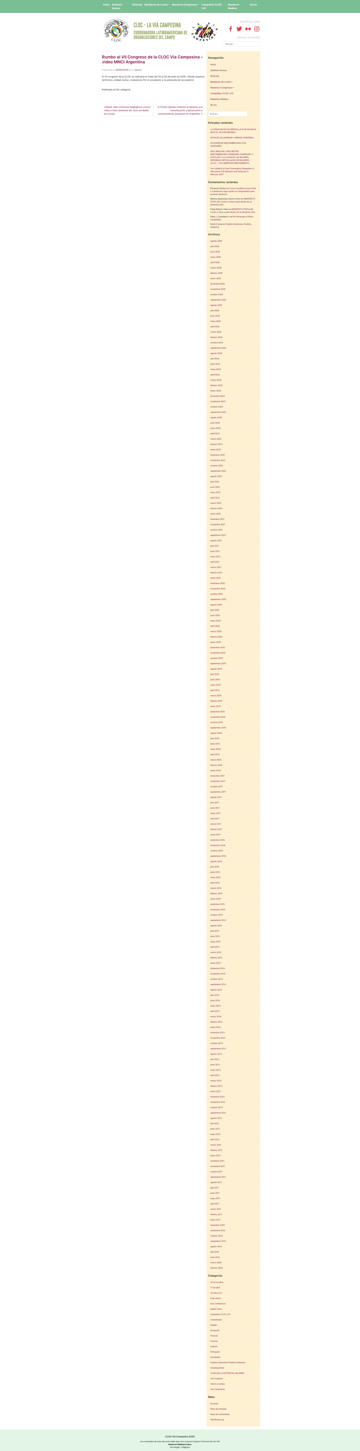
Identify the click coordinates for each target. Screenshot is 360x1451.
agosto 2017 (216, 797)
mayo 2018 (215, 749)
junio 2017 (215, 808)
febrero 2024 (216, 385)
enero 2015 (215, 963)
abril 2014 (215, 1011)
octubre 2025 (216, 294)
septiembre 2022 (218, 471)
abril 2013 (215, 1075)
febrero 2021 (216, 572)
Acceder (214, 1403)
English (213, 1325)
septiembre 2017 (218, 792)
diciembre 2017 (217, 776)
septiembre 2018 (218, 727)
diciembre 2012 (217, 1096)
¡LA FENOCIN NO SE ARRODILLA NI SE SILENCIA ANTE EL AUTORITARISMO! (233, 130)
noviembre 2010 (217, 1230)
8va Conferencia (218, 1303)
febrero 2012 (216, 1150)
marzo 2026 (215, 267)
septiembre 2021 (218, 535)
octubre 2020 (216, 594)
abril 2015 (215, 947)
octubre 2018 (216, 722)
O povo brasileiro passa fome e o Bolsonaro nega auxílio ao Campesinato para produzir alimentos (233, 191)
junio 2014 (215, 1000)
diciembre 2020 (217, 583)
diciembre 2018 (217, 711)
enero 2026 (215, 278)
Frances (214, 1335)
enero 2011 (215, 1219)
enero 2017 (215, 834)
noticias (213, 1346)
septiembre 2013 (218, 1048)
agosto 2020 (216, 604)
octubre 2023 (216, 407)
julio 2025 (214, 310)
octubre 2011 (216, 1171)
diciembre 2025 (217, 283)
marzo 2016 (215, 888)
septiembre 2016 (218, 856)
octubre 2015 (216, 915)
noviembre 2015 (217, 909)
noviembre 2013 (217, 1038)
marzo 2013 (215, 1080)
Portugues (215, 1352)
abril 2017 (214, 818)
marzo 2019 (215, 695)
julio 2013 (214, 1059)
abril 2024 (215, 374)
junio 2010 (215, 1257)
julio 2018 (214, 738)
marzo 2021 (215, 567)
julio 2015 (214, 931)
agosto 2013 (216, 1054)
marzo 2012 (215, 1145)
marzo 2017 (215, 824)
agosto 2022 (216, 476)
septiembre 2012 (218, 1113)
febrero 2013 (216, 1086)
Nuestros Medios (233, 6)
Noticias (137, 4)
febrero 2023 (216, 444)
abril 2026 (215, 262)
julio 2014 (214, 995)
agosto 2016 (216, 861)
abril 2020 (215, 626)
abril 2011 (214, 1203)
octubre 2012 (216, 1107)
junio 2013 (215, 1064)
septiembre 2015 (218, 920)
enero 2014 (215, 1027)
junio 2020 (215, 615)
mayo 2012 (215, 1134)
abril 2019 (215, 690)
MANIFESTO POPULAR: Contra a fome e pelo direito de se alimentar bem (232, 201)
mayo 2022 (215, 492)
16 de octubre (216, 1282)
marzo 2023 (215, 439)
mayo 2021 (215, 556)
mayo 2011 (215, 1198)
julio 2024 (214, 358)
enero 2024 (215, 390)
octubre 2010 (216, 1236)
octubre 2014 (216, 979)
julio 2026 (214, 246)
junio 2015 (215, 936)
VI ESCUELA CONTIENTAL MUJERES (227, 1373)
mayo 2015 (215, 941)
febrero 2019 (216, 701)
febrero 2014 (216, 1022)
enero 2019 (215, 706)
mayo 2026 (215, 257)
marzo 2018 (215, 760)
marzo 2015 (215, 952)
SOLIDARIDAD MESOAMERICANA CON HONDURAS (228, 144)
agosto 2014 (216, 989)
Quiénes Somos (117, 6)
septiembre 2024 (218, 348)
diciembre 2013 (217, 1032)
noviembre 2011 (217, 1166)
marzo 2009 (216, 1262)
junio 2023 (215, 423)
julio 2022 (214, 481)
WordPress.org (217, 1419)
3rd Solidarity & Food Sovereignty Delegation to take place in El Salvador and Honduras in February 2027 (232, 171)
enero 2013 (215, 1091)
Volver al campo (217, 1384)
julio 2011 (214, 1187)
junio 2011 (215, 1193)
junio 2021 (215, 551)
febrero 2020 (216, 636)
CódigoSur (185, 1447)
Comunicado (216, 1319)
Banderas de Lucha (156, 4)
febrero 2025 (216, 337)
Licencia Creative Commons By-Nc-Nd (202, 1441)
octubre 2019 (216, 658)
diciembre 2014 (217, 968)
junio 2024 (215, 364)
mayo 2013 (215, 1070)
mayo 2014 (215, 1006)
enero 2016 (215, 899)
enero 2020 (215, 642)
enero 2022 (215, 513)
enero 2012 (215, 1155)
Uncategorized (217, 1368)
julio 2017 (214, 802)
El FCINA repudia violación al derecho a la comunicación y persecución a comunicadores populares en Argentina (180, 110)
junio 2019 (215, 679)
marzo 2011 (215, 1209)
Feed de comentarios (220, 1414)
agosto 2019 (216, 669)
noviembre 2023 (217, 401)
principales (215, 1357)
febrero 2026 (216, 273)
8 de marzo (215, 1298)
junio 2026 (215, 251)
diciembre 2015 (217, 904)
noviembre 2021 (217, 524)
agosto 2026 (216, 241)
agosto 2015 (216, 925)
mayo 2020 (215, 620)
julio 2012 (214, 1123)
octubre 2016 (216, 850)
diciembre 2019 (217, 647)
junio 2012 (215, 1129)
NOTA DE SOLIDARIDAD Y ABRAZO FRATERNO (232, 137)
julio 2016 (214, 866)
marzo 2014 (215, 1016)
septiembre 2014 (218, 984)
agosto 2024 (216, 353)
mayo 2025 (215, 321)
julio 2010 (214, 1252)
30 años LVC (216, 1293)
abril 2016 (215, 883)
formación (215, 1330)
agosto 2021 (216, 540)
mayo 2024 (215, 369)
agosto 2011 (216, 1182)
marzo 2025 (215, 332)
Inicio (106, 4)
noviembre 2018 (217, 717)
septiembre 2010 (218, 1241)
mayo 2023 (215, 428)
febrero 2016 (216, 893)
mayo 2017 (215, 813)
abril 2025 (215, 326)
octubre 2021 (216, 530)
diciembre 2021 (217, 519)
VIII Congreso (216, 1378)
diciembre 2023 (217, 396)
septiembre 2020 (218, 599)
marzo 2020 (215, 631)
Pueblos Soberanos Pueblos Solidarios (227, 1362)
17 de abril (215, 1287)
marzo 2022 (215, 503)
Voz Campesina (217, 1389)
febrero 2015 (216, 957)
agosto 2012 (216, 1118)
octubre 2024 (216, 342)
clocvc (138, 69)
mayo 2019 (215, 685)
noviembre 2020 (217, 588)
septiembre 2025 (218, 300)
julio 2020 (214, 610)
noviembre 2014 (217, 973)
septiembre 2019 (218, 663)
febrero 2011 (216, 1214)
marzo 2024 (215, 380)
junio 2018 (215, 743)
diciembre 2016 (217, 840)
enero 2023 (215, 449)
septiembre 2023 (218, 412)
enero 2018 (215, 770)
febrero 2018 (216, 765)
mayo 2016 (215, 877)
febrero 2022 (216, 508)
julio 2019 (214, 674)
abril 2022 (215, 497)
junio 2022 (215, 487)
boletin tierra (216, 1309)
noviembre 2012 (217, 1102)
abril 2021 (214, 562)
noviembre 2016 (217, 845)
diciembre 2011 (217, 1161)
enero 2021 (215, 578)
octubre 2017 (216, 786)
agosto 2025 (216, 305)
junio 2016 (215, 872)
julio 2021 (214, 546)
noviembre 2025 (217, 289)
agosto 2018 (216, 733)
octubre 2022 (216, 465)
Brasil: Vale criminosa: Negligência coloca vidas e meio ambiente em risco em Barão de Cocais (127, 110)
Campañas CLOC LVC (211, 6)
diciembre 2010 (217, 1225)
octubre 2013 (216, 1043)
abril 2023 (215, 433)
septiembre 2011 (218, 1177)
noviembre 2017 (217, 781)
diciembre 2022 (217, 455)
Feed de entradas (218, 1409)
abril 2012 (214, 1139)
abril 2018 (215, 754)
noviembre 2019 (217, 653)
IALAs (253, 4)
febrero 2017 (216, 829)
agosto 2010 (216, 1246)
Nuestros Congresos (184, 4)
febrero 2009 (216, 1268)
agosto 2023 (216, 417)
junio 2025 (215, 316)
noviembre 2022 (217, 460)
